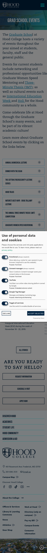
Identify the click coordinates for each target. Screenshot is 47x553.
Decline (6, 313)
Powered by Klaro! (38, 318)
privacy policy (7, 250)
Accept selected (36, 313)
